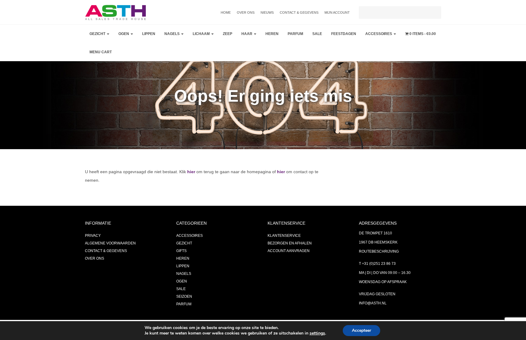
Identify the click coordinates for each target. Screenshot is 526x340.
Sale (317, 34)
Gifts (181, 251)
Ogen (124, 34)
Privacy (93, 235)
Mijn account (337, 12)
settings (317, 333)
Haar (247, 34)
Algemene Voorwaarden (110, 243)
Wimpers (128, 66)
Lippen (148, 34)
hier (191, 171)
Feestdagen (343, 34)
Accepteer (361, 330)
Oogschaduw (134, 50)
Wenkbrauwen (135, 81)
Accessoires (379, 34)
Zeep (227, 34)
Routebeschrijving (379, 251)
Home (226, 12)
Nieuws (267, 12)
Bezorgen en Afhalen (290, 243)
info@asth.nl (373, 303)
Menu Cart (100, 52)
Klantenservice (284, 235)
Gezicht (97, 34)
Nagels (172, 34)
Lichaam (202, 34)
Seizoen (184, 296)
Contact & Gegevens (299, 12)
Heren (272, 34)
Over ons (245, 12)
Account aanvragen (289, 251)
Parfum (295, 34)
